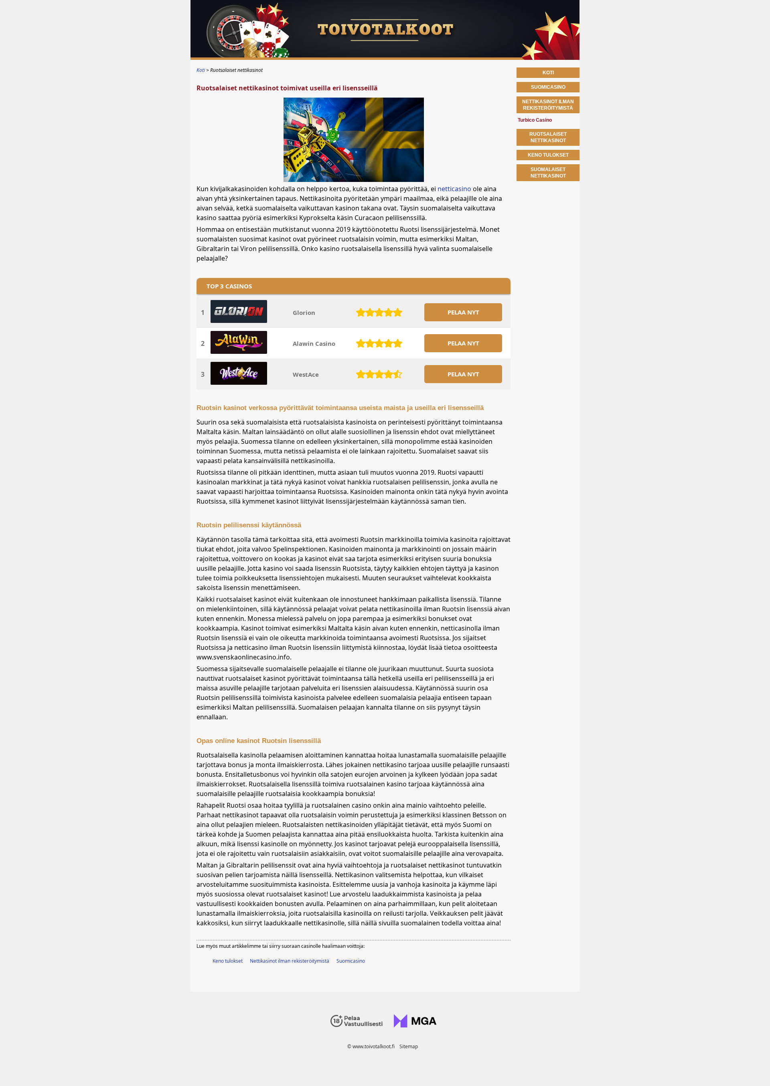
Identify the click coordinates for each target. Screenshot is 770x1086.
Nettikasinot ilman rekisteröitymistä (289, 960)
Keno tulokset (228, 960)
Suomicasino (350, 960)
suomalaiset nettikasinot (548, 173)
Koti (548, 73)
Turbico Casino (535, 120)
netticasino (454, 188)
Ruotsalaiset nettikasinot (548, 137)
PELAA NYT (463, 312)
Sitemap (408, 1046)
